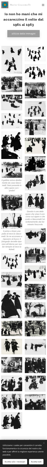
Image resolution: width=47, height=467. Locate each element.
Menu (43, 4)
